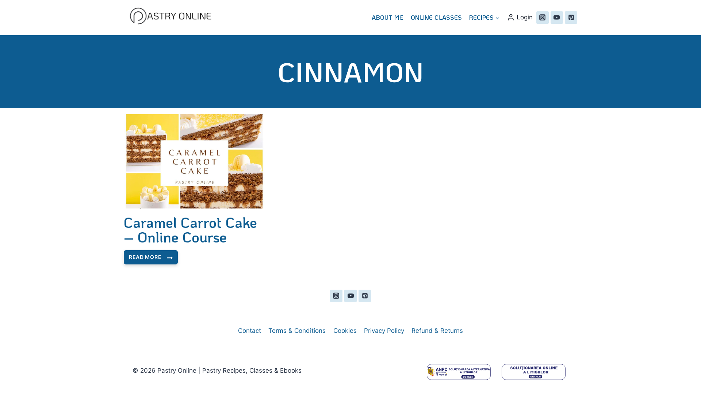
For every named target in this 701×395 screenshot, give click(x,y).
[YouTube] (557, 17)
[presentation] (194, 161)
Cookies (345, 330)
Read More (145, 259)
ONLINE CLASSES (436, 17)
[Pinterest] (571, 17)
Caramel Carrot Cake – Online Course (190, 229)
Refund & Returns (437, 330)
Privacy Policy (384, 330)
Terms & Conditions (297, 330)
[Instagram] (542, 17)
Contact (249, 330)
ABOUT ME (387, 17)
